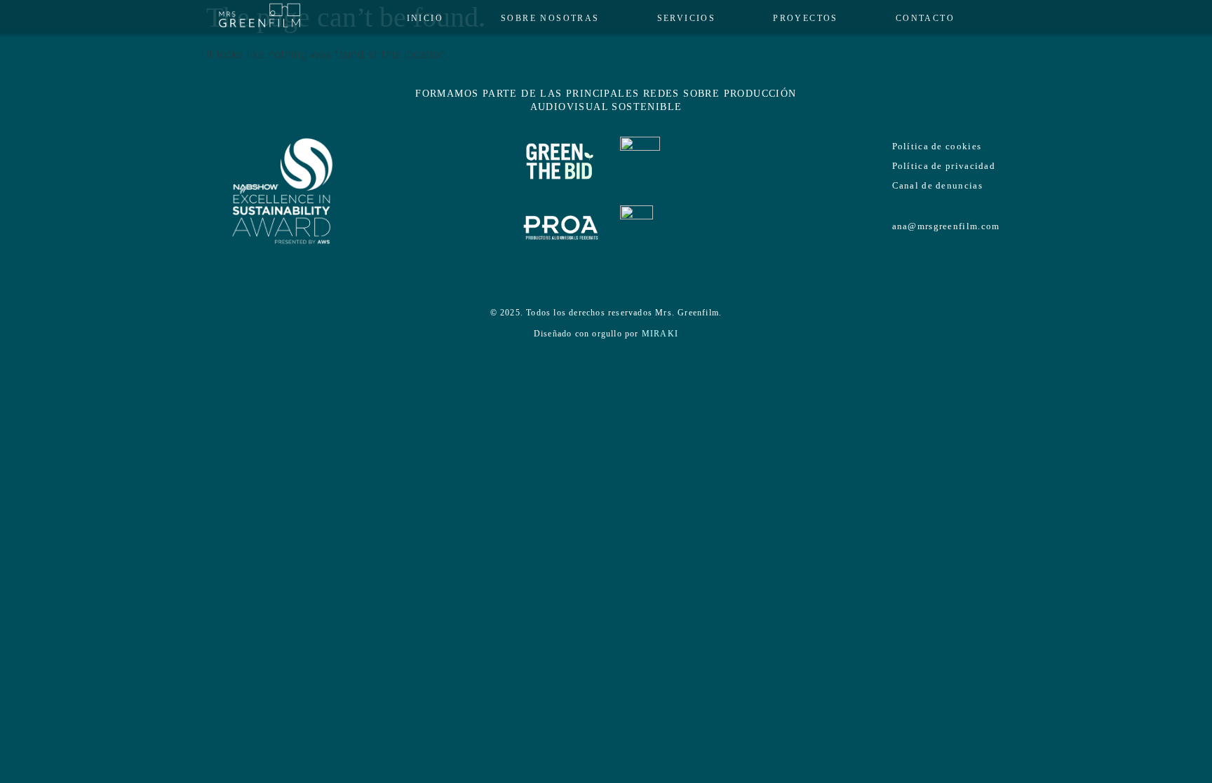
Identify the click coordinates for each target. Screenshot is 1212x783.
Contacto (925, 18)
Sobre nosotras (550, 18)
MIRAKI (660, 334)
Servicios (686, 18)
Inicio (425, 18)
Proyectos (805, 18)
